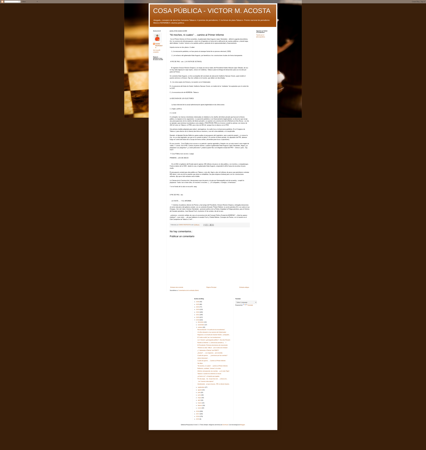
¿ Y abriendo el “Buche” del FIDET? (208, 350)
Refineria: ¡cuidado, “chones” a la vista (209, 368)
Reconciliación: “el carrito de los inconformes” (211, 329)
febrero (200, 405)
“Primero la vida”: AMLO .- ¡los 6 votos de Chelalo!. (212, 347)
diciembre (201, 322)
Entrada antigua (244, 287)
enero (200, 408)
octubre (200, 327)
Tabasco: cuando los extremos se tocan (209, 373)
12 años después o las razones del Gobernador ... (213, 332)
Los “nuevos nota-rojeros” (205, 381)
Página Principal (211, 287)
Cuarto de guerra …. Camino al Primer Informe (211, 360)
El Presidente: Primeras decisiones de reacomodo (212, 345)
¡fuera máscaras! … (203, 358)
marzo (200, 403)
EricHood (225, 425)
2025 (198, 304)
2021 (198, 314)
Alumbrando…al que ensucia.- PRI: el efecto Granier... (213, 384)
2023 (198, 309)
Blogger (242, 425)
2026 (198, 302)
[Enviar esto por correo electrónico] (204, 225)
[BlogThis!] (206, 225)
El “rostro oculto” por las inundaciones (209, 337)
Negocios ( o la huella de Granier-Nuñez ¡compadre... (213, 335)
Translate (250, 305)
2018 (198, 411)
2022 (198, 312)
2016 (198, 416)
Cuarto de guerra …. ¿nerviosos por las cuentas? (212, 355)
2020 (198, 317)
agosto (200, 390)
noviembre (201, 325)
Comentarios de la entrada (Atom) (188, 290)
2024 (198, 307)
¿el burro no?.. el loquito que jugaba (208, 376)
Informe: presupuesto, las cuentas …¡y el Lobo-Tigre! (213, 371)
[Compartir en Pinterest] (213, 225)
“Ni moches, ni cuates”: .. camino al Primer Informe (212, 366)
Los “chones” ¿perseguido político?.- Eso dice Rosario (213, 340)
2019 (198, 320)
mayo (199, 397)
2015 (198, 419)
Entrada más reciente (176, 287)
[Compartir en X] (209, 225)
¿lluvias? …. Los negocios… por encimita (209, 353)
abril (199, 400)
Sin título (200, 363)
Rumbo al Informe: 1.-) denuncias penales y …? (211, 342)
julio (199, 392)
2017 (198, 414)
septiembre (201, 387)
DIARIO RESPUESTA (159, 45)
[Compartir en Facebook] (211, 225)
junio (199, 395)
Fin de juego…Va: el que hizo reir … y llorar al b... (212, 379)
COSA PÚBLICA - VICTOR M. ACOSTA (211, 10)
